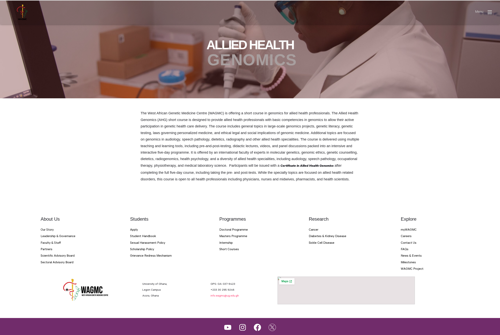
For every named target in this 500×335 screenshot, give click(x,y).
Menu (479, 12)
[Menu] (489, 12)
